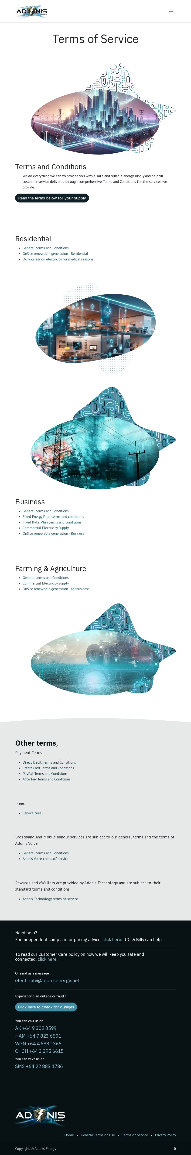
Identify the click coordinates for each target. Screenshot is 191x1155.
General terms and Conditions (46, 247)
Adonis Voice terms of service (45, 858)
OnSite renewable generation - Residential (55, 253)
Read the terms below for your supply (52, 198)
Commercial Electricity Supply (46, 527)
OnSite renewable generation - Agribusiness (56, 588)
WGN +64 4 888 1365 (38, 1043)
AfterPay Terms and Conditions (47, 779)
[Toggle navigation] (171, 11)
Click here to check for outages (46, 1007)
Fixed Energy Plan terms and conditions (53, 516)
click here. (112, 939)
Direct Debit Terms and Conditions (49, 762)
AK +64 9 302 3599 (36, 1028)
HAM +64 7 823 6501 (38, 1036)
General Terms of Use (98, 1135)
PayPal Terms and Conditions (45, 773)
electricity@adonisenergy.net (47, 980)
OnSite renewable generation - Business (53, 533)
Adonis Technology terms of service (50, 898)
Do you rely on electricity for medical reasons (58, 259)
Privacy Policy (165, 1135)
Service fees (32, 813)
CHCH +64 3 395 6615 (39, 1051)
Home (69, 1135)
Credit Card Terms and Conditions (48, 767)
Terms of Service (135, 1135)
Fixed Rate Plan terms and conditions (52, 522)
